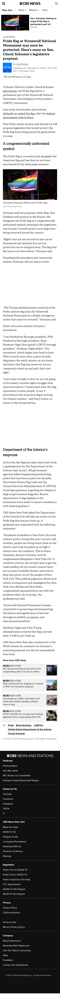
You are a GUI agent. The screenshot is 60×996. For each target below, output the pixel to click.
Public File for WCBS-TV (15, 870)
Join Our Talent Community (17, 950)
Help (5, 955)
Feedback (8, 960)
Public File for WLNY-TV (15, 875)
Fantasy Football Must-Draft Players (21, 780)
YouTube (7, 794)
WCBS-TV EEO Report (14, 889)
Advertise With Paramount (16, 946)
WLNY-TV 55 (9, 832)
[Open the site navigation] (11, 3)
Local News (9, 36)
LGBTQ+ (39, 725)
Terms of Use (9, 922)
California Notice (11, 912)
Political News (10, 766)
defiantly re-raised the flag (19, 113)
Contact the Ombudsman (15, 965)
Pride (11, 725)
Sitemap (7, 856)
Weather (33, 10)
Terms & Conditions (13, 851)
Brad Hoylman (23, 725)
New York (7, 10)
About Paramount (12, 941)
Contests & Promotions (14, 841)
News (22, 10)
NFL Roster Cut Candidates (16, 775)
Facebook (8, 799)
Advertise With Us (12, 846)
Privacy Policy (10, 908)
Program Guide (10, 837)
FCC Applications (12, 884)
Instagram (8, 804)
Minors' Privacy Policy (14, 927)
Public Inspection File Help (16, 879)
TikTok (6, 808)
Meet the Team (10, 827)
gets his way (10, 91)
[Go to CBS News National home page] (30, 3)
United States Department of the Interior (30, 729)
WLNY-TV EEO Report (14, 894)
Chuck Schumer (16, 733)
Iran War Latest (10, 771)
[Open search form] (56, 3)
